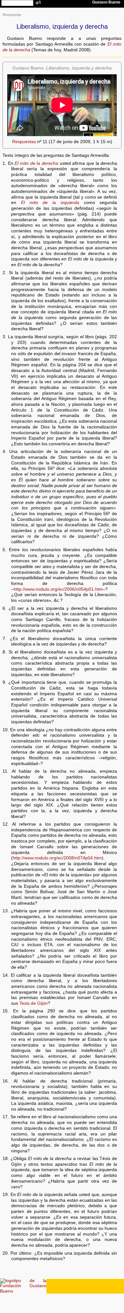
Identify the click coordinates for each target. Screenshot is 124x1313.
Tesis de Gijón (33, 1003)
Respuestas (12, 15)
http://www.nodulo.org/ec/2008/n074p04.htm (57, 858)
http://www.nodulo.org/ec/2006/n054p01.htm (58, 589)
